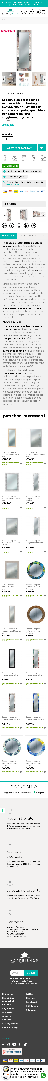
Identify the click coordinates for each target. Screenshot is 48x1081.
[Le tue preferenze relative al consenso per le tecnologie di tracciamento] (2, 810)
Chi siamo (7, 994)
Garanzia (7, 1012)
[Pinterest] (20, 1044)
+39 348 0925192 (17, 934)
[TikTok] (25, 1044)
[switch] (5, 1077)
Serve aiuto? (12, 2)
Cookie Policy (10, 1027)
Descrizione (8, 235)
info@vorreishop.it (19, 936)
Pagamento (8, 1008)
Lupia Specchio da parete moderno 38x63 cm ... (35, 454)
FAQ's (29, 994)
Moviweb (33, 1077)
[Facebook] (3, 1044)
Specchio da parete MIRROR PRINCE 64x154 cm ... (12, 454)
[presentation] (3, 79)
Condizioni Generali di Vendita (8, 1001)
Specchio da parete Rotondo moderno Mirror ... (34, 587)
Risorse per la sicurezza (32, 235)
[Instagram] (8, 1044)
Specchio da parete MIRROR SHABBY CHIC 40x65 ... (11, 543)
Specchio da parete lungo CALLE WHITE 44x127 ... (34, 498)
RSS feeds (32, 1006)
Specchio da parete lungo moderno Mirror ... (35, 543)
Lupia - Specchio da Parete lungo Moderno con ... (11, 631)
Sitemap (31, 1010)
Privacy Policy (10, 1023)
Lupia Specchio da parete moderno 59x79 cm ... (11, 587)
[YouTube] (14, 1044)
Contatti (30, 998)
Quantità (7, 134)
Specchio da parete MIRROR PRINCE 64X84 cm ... (11, 498)
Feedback (31, 1002)
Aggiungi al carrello (19, 148)
